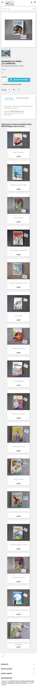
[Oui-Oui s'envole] (18, 467)
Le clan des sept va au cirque (18, 544)
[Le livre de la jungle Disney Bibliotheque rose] (18, 565)
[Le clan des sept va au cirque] (18, 532)
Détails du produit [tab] (22, 98)
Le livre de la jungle (18, 577)
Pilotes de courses (18, 152)
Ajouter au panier (19, 80)
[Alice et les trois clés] (18, 402)
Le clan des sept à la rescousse (18, 610)
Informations (6, 678)
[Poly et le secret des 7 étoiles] (18, 271)
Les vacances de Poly (18, 446)
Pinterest (18, 89)
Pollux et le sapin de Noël (18, 185)
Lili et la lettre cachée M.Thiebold (18, 512)
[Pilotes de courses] (18, 140)
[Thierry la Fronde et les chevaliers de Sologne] (18, 630)
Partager (9, 89)
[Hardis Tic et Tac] (18, 205)
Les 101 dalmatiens (18, 381)
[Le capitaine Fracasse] (18, 336)
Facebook (3, 655)
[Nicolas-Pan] (18, 303)
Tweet (14, 89)
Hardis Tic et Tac (18, 217)
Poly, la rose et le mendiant (18, 250)
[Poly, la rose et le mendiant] (18, 238)
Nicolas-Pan (18, 316)
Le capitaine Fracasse (18, 348)
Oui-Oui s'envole (18, 479)
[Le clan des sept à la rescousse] (18, 598)
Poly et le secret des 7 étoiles (18, 283)
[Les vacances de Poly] (18, 434)
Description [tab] (9, 98)
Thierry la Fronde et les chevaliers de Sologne (18, 643)
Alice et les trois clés (18, 414)
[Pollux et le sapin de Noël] (18, 173)
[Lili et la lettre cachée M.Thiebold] (18, 500)
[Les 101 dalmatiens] (18, 369)
